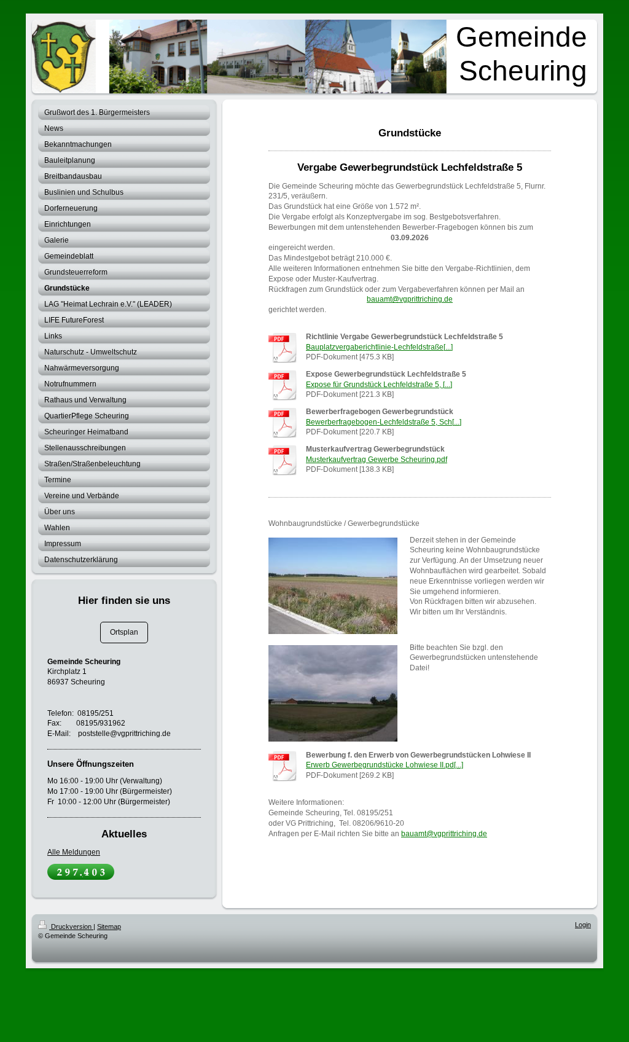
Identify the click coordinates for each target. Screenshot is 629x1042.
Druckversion (71, 926)
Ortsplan (124, 632)
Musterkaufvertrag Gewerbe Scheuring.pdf (376, 459)
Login (583, 924)
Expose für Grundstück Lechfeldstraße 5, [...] (379, 384)
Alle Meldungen (73, 852)
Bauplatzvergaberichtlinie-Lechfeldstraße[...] (379, 347)
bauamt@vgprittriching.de (410, 299)
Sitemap (109, 926)
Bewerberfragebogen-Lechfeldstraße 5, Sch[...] (383, 422)
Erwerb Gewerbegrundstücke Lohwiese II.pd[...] (384, 765)
